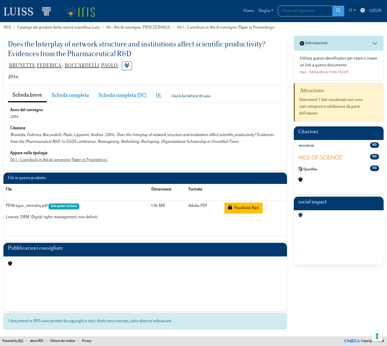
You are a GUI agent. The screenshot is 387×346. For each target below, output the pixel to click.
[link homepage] (29, 11)
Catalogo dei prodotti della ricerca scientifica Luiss (58, 28)
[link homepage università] (80, 11)
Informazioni (316, 43)
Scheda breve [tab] (27, 95)
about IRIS (36, 341)
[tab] (159, 96)
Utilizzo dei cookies (62, 341)
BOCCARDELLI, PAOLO (91, 66)
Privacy (86, 341)
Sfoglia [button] (264, 11)
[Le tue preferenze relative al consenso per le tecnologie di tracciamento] (377, 336)
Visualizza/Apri (245, 208)
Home (248, 11)
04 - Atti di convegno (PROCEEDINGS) (138, 28)
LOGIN (375, 11)
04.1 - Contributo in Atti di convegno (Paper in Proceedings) (226, 28)
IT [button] (350, 11)
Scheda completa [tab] (70, 95)
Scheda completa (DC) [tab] (122, 95)
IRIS (7, 28)
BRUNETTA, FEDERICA (35, 66)
